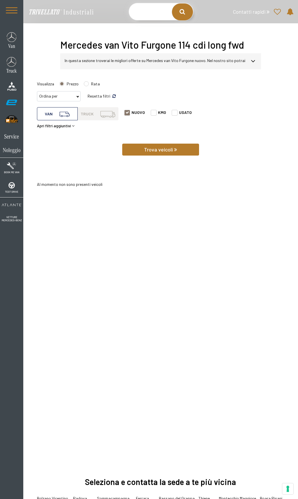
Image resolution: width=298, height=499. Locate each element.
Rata (95, 83)
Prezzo (73, 83)
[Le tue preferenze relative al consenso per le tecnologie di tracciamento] (287, 488)
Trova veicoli (159, 149)
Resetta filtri (99, 96)
